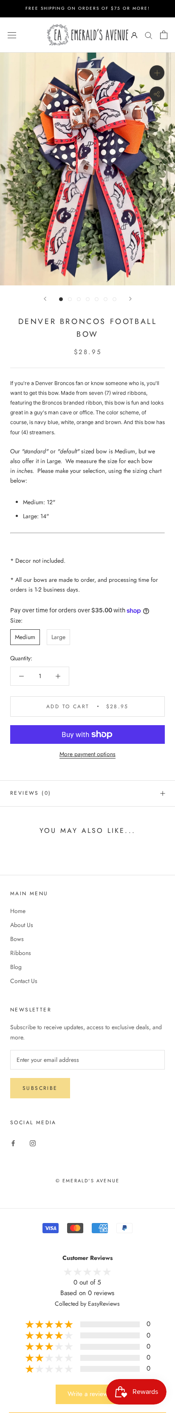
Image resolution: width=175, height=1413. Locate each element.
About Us (21, 925)
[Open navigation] (12, 34)
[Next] (130, 299)
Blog (16, 967)
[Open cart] (163, 35)
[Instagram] (33, 1143)
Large (58, 637)
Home (17, 911)
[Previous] (45, 299)
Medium (25, 637)
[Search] (148, 34)
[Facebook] (13, 1143)
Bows (17, 939)
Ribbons (20, 953)
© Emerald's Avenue (88, 1180)
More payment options (87, 754)
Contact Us (23, 981)
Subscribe (40, 1088)
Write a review (87, 1394)
